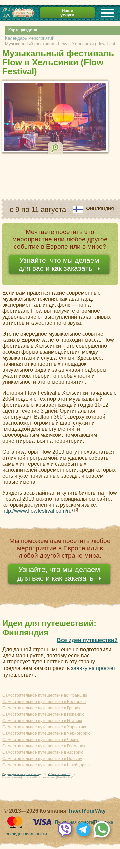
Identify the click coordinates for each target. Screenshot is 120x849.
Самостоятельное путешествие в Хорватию (44, 727)
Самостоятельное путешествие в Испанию (43, 714)
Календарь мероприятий (29, 38)
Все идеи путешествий (87, 640)
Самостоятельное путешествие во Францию (44, 695)
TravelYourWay (87, 811)
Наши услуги (67, 12)
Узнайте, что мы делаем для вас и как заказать (59, 264)
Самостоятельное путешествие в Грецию (41, 708)
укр (6, 9)
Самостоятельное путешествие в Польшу (42, 758)
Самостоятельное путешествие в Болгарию (44, 701)
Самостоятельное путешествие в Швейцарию (46, 765)
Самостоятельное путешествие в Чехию (40, 739)
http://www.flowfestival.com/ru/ (37, 511)
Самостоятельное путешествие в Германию (44, 746)
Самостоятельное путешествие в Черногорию (46, 733)
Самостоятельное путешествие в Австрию (42, 752)
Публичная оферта (74, 822)
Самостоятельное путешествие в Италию (42, 720)
